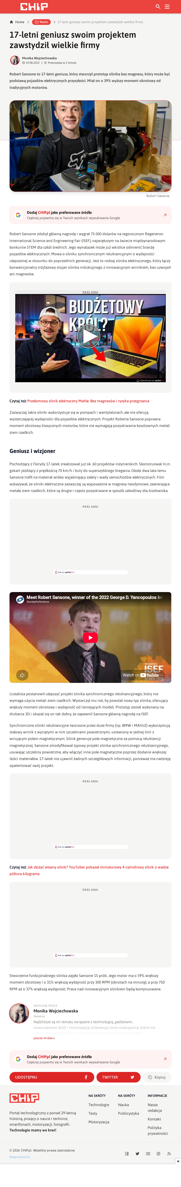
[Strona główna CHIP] (34, 6)
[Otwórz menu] (167, 6)
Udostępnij (26, 1077)
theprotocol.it (19, 1157)
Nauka (44, 22)
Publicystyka (128, 1113)
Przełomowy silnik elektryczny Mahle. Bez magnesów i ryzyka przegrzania (88, 401)
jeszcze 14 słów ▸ (44, 1038)
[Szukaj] (158, 7)
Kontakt (154, 1119)
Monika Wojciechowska (39, 58)
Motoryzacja (99, 1122)
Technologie (99, 1105)
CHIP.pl (26, 1150)
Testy (93, 1113)
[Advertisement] (90, 539)
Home (19, 22)
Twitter (110, 1077)
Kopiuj (160, 1077)
